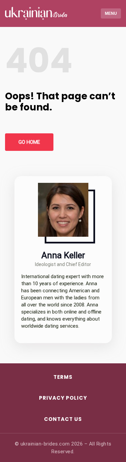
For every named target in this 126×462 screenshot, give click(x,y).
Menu (111, 13)
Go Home (29, 142)
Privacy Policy (63, 397)
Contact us (63, 419)
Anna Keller (63, 255)
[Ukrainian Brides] (33, 13)
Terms (63, 377)
